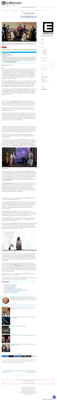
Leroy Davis (20, 360)
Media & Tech (29, 10)
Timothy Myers (32, 360)
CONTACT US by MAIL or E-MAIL (28, 381)
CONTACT (44, 52)
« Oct (42, 69)
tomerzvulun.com (12, 287)
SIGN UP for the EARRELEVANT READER (28, 383)
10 (49, 64)
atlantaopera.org (14, 284)
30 (47, 68)
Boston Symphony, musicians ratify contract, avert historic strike (23, 307)
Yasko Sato (9, 362)
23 (47, 67)
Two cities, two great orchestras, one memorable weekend (21, 335)
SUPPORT (44, 54)
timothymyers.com (13, 286)
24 (49, 67)
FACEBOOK (45, 50)
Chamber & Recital (14, 10)
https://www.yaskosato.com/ (17, 288)
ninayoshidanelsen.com (16, 291)
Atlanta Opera (27, 359)
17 (49, 65)
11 (51, 64)
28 (43, 68)
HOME (23, 380)
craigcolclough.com (13, 292)
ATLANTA (4, 47)
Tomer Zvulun (4, 362)
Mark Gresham (21, 362)
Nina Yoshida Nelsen (26, 360)
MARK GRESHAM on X (32, 380)
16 (47, 65)
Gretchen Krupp (11, 360)
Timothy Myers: (7, 286)
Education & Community (38, 10)
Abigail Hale (23, 359)
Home (46, 10)
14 (43, 65)
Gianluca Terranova (5, 360)
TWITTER (44, 51)
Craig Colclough (33, 359)
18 (51, 65)
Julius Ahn (16, 360)
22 (45, 67)
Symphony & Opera (5, 10)
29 (45, 68)
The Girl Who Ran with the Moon (16, 326)
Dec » (45, 69)
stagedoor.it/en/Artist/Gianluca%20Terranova (19, 290)
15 (45, 65)
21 (43, 67)
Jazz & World (22, 10)
